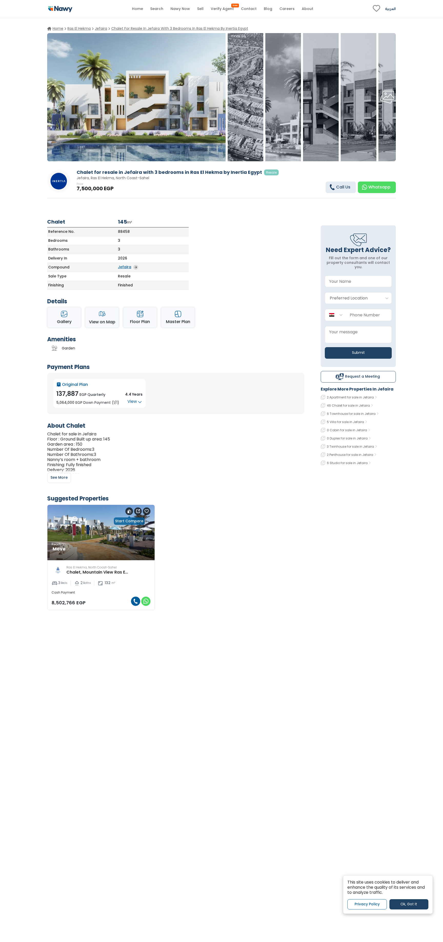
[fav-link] (376, 9)
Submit (358, 352)
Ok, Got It (408, 904)
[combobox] (353, 298)
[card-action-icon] (129, 511)
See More (59, 477)
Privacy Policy (367, 904)
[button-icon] (135, 601)
